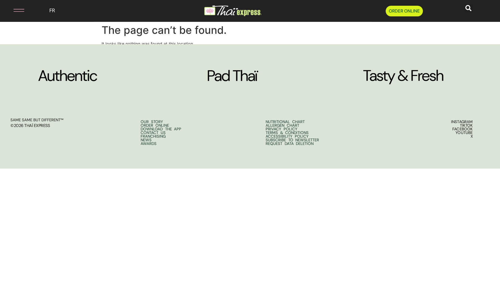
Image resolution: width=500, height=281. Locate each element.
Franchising (153, 136)
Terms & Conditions (287, 132)
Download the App (161, 129)
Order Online (155, 125)
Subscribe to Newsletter (292, 140)
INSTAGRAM (462, 121)
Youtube (464, 132)
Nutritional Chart (285, 121)
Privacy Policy (281, 129)
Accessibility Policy (287, 136)
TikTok (466, 125)
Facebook (462, 129)
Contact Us (153, 132)
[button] (13, 10)
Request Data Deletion (290, 143)
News (146, 140)
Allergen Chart (282, 125)
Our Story (152, 121)
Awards (149, 143)
